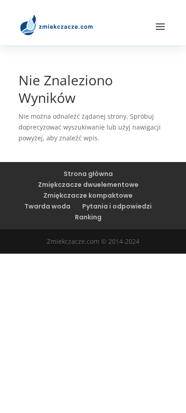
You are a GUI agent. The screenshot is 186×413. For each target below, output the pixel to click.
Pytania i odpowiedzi (117, 206)
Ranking (88, 217)
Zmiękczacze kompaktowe (88, 195)
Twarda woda (47, 206)
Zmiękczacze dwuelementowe (88, 184)
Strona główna (88, 173)
